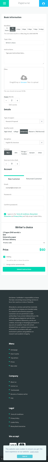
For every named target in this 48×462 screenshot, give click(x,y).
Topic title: (7, 39)
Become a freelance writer (19, 394)
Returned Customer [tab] (34, 178)
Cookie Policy (15, 422)
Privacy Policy (18, 216)
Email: (6, 184)
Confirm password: (10, 204)
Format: (7, 149)
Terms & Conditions (22, 214)
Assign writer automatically (15, 264)
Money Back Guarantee (18, 426)
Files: (6, 69)
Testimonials (15, 390)
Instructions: (8, 49)
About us (13, 382)
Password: (7, 194)
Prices (13, 362)
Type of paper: (9, 118)
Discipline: (7, 139)
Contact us (14, 386)
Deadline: (7, 25)
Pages (6, 97)
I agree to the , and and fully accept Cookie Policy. (23, 215)
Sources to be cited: (11, 160)
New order (14, 366)
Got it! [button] (24, 456)
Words (11, 97)
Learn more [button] (34, 451)
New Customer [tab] (14, 179)
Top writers (14, 358)
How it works (15, 354)
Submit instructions (24, 269)
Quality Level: (9, 128)
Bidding (8, 257)
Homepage (14, 350)
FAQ (12, 398)
